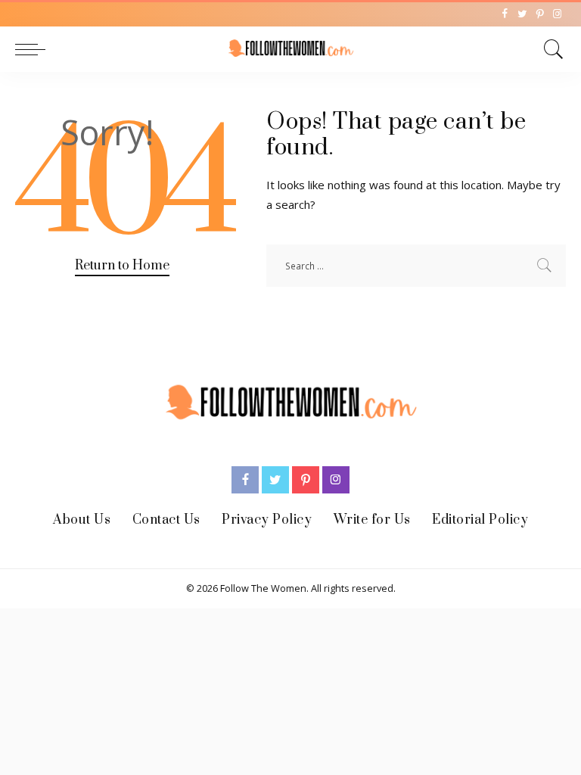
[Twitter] (522, 14)
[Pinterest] (539, 14)
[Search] (550, 49)
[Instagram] (557, 14)
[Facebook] (505, 14)
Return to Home (122, 265)
